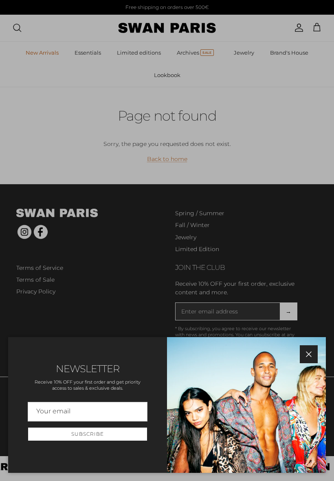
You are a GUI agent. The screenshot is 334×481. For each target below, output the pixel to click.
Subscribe (87, 434)
